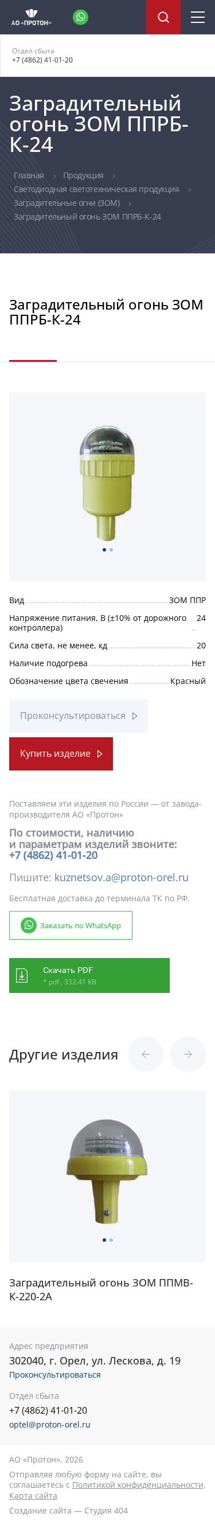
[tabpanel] (107, 482)
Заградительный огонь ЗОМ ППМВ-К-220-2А (101, 1289)
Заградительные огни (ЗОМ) (68, 202)
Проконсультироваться (73, 715)
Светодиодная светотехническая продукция (97, 188)
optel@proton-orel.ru (50, 1424)
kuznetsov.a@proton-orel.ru (121, 877)
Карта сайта (33, 1495)
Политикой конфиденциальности (138, 1484)
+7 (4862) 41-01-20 (42, 60)
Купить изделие (55, 753)
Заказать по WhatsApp (80, 925)
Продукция (84, 175)
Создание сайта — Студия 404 (68, 1510)
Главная (30, 175)
